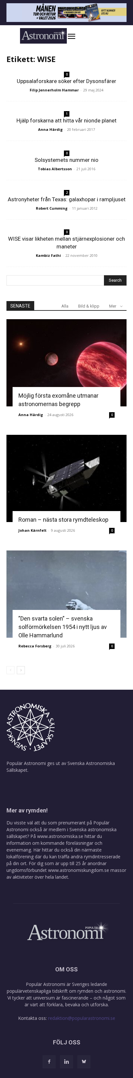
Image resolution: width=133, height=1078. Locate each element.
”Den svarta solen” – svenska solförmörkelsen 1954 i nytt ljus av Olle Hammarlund (62, 627)
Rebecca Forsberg (34, 646)
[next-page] (21, 670)
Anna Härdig (50, 129)
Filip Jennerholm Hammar (54, 90)
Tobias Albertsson (55, 168)
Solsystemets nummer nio (66, 160)
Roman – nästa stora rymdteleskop (63, 519)
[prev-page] (10, 670)
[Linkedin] (66, 1061)
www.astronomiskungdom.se (78, 870)
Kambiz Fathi (48, 255)
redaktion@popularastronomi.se (81, 1018)
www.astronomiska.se (60, 836)
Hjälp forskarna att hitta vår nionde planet (66, 120)
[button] (78, 36)
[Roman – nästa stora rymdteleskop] (66, 478)
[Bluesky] (83, 1061)
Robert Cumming (51, 208)
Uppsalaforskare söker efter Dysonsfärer (66, 81)
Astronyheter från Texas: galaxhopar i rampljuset (67, 199)
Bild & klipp (88, 306)
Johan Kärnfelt (32, 530)
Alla (64, 306)
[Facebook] (49, 1061)
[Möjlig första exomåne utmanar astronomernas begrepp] (66, 362)
